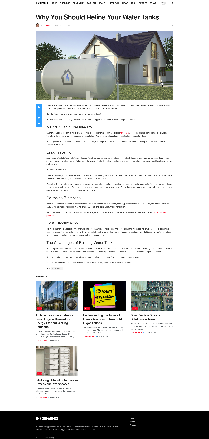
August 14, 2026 (54, 398)
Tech (133, 3)
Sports (143, 3)
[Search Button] (172, 3)
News (125, 3)
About (132, 421)
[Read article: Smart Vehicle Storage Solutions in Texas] (152, 296)
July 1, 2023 (59, 25)
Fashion (91, 3)
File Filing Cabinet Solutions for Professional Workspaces (57, 382)
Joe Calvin (47, 25)
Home (54, 3)
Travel (154, 3)
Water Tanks (57, 268)
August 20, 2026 (150, 333)
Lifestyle (114, 3)
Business (65, 3)
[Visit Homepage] (42, 2)
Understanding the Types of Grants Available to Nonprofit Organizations (102, 319)
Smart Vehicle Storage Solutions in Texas (145, 317)
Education (78, 3)
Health (102, 3)
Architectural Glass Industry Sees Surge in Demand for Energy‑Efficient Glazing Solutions (54, 321)
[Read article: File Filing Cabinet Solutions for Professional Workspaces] (57, 361)
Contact (133, 425)
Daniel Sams (42, 340)
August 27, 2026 (54, 340)
